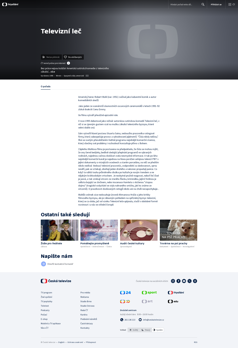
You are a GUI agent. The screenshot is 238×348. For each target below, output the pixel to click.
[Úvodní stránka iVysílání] (12, 4)
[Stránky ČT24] (125, 293)
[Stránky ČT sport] (149, 293)
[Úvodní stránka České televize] (56, 281)
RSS (195, 342)
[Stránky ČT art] (147, 302)
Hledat (203, 4)
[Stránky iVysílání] (176, 293)
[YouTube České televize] (184, 281)
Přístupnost (91, 342)
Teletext (45, 305)
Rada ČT (84, 310)
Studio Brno (86, 301)
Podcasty (45, 310)
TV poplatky (46, 301)
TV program (46, 292)
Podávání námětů (88, 319)
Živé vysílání (46, 297)
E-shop (44, 319)
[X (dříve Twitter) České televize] (189, 281)
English (61, 342)
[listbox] (146, 330)
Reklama (84, 297)
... (52, 71)
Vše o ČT (45, 327)
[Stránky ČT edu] (173, 302)
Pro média (85, 292)
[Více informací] (68, 63)
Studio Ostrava (87, 305)
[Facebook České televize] (178, 281)
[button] (59, 230)
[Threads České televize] (195, 281)
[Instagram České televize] (173, 281)
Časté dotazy (86, 323)
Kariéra (83, 314)
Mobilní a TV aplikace (51, 323)
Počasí (44, 314)
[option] (134, 330)
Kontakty (84, 327)
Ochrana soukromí (75, 342)
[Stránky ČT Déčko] (125, 302)
